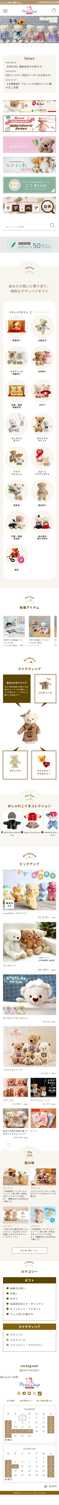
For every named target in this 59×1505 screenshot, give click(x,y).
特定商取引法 (25, 1400)
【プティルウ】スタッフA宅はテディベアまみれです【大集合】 (43, 1194)
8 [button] (40, 46)
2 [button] (13, 46)
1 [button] (9, 46)
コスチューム (18, 1340)
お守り (14, 1298)
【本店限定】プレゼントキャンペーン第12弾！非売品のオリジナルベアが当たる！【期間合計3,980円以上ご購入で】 (43, 1234)
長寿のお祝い (18, 1288)
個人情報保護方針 (44, 1400)
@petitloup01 (29, 1370)
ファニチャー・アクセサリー (26, 1345)
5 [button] (27, 46)
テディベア (16, 1334)
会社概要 (11, 1400)
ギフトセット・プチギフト (25, 1309)
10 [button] (49, 46)
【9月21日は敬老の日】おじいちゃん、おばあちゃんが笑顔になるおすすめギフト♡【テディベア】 (15, 1233)
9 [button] (45, 46)
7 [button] (36, 46)
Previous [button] (2, 244)
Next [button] (56, 244)
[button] (21, 645)
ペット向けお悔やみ (21, 1314)
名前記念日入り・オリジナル (27, 1304)
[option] (29, 29)
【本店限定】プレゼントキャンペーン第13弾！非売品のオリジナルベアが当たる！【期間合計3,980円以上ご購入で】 (15, 1196)
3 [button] (18, 46)
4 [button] (22, 46)
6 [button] (31, 46)
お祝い (14, 1293)
